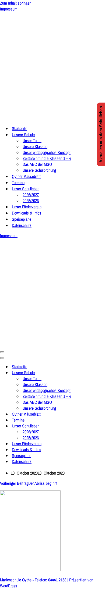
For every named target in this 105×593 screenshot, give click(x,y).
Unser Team (32, 140)
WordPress (8, 586)
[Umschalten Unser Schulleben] (94, 426)
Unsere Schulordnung (39, 170)
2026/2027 (31, 195)
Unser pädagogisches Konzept (47, 152)
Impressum (9, 9)
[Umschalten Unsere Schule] (94, 372)
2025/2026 (31, 200)
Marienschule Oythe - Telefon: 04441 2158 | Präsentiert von (46, 580)
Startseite (19, 128)
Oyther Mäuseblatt (26, 176)
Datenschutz (22, 225)
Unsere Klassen (35, 146)
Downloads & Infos (26, 213)
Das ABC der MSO (37, 164)
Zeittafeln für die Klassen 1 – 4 (47, 158)
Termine (18, 182)
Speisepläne (21, 219)
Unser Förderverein (26, 207)
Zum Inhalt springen (15, 3)
